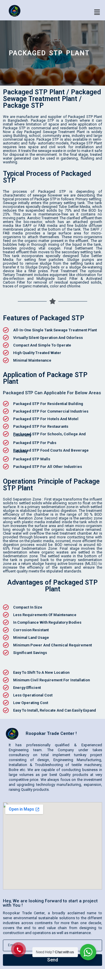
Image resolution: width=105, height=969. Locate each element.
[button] (97, 12)
